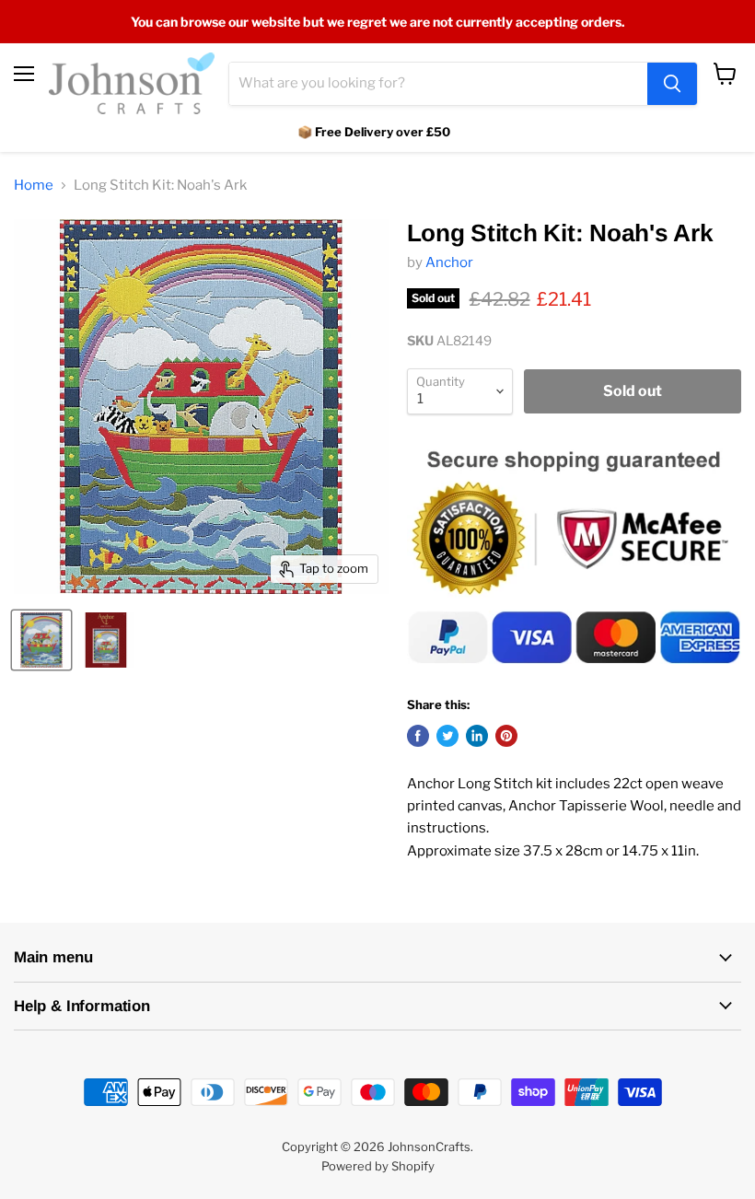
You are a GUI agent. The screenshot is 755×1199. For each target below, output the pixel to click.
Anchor (449, 262)
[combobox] (438, 84)
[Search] (672, 84)
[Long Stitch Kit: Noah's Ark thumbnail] (41, 640)
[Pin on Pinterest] (506, 736)
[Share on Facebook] (418, 736)
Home (33, 185)
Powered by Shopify (378, 1165)
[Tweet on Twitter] (447, 736)
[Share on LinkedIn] (477, 736)
